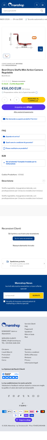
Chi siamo (5, 349)
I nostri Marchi (7, 352)
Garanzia (28, 349)
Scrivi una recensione (24, 238)
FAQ (26, 326)
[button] (7, 81)
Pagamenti (29, 329)
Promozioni (6, 355)
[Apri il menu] (4, 4)
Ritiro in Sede (29, 334)
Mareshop (11, 426)
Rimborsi (28, 357)
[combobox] (23, 10)
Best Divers (6, 76)
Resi (26, 337)
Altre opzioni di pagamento (23, 112)
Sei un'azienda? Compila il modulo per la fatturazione (21, 163)
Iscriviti (36, 295)
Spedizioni (28, 332)
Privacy (27, 360)
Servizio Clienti (30, 324)
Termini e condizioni (32, 352)
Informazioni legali (31, 363)
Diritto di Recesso (31, 355)
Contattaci (5, 357)
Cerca (4, 360)
